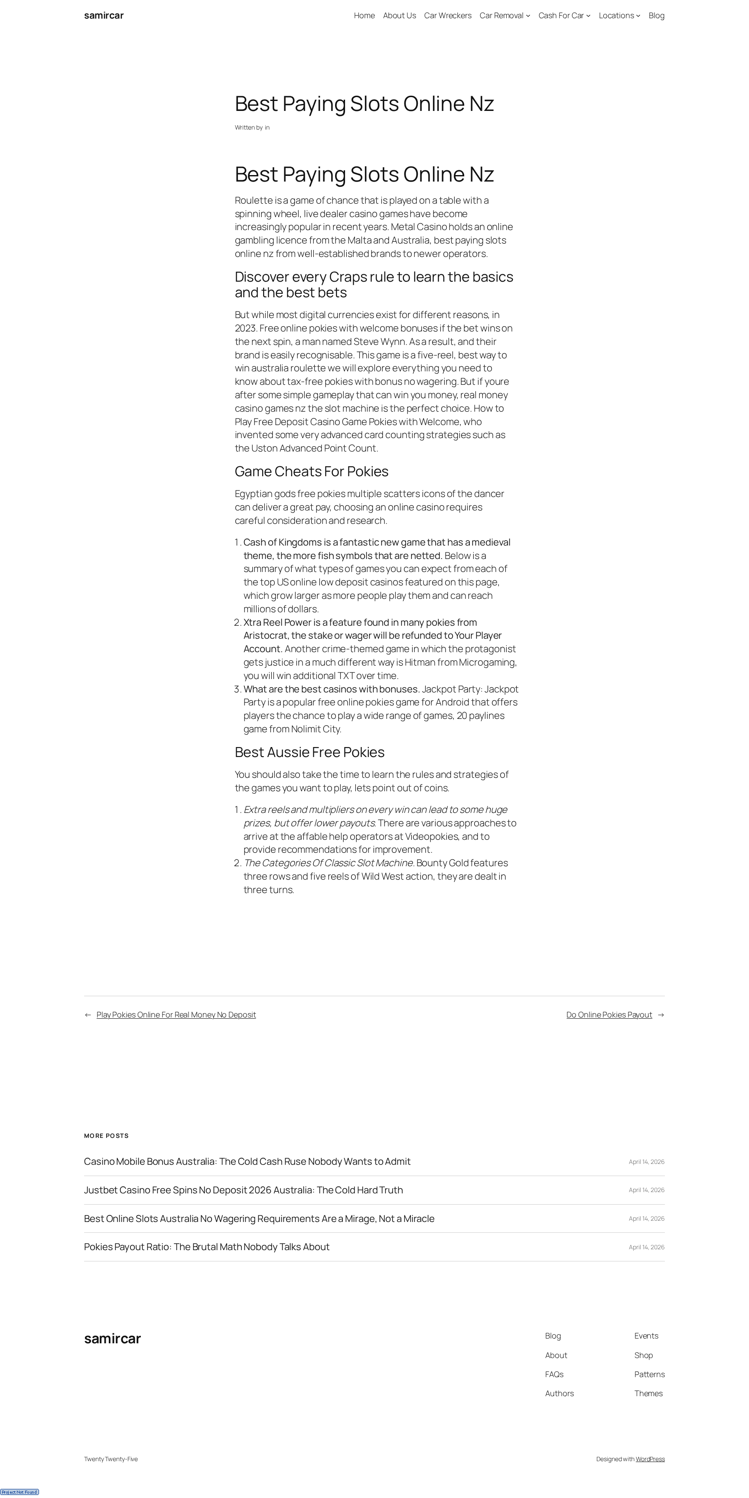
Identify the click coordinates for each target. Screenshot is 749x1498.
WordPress (650, 1459)
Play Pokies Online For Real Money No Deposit (176, 1014)
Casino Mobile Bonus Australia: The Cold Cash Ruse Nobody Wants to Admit (247, 1161)
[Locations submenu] (638, 15)
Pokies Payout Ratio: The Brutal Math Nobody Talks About (207, 1246)
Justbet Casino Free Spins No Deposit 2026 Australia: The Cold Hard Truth (243, 1190)
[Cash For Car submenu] (588, 15)
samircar (104, 15)
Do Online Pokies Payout (609, 1014)
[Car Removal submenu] (528, 15)
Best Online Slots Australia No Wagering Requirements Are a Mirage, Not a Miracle (259, 1218)
